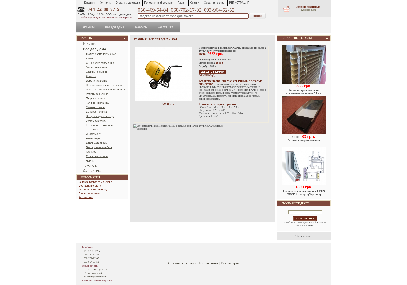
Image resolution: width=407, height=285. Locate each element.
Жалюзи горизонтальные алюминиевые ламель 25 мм (304, 91)
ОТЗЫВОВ (207, 75)
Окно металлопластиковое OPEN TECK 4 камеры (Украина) (304, 192)
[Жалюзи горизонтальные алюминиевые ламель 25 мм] (304, 82)
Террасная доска (96, 98)
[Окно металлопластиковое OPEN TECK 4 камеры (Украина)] (304, 183)
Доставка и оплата (90, 185)
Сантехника (165, 27)
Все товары (230, 263)
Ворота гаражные (96, 80)
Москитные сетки (96, 67)
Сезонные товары (97, 156)
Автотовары (93, 138)
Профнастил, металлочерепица (105, 89)
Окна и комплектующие (100, 63)
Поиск (257, 16)
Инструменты (94, 134)
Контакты (105, 2)
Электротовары (95, 107)
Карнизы (91, 151)
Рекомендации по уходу (93, 189)
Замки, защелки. (96, 120)
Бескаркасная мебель (99, 147)
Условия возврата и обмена (95, 182)
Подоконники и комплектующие (105, 85)
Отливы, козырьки (97, 71)
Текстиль (141, 27)
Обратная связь (214, 2)
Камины (91, 58)
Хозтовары (92, 129)
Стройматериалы (96, 142)
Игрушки (89, 27)
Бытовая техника (96, 111)
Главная (89, 2)
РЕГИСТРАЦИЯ (239, 2)
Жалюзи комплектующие (101, 54)
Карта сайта (86, 197)
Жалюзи (91, 76)
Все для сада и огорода (100, 116)
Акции (181, 2)
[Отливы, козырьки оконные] (304, 133)
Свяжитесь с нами (89, 193)
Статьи (194, 2)
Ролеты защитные (97, 94)
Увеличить (168, 103)
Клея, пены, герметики (99, 125)
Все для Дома (114, 27)
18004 (173, 39)
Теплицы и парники (97, 102)
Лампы (90, 160)
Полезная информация (158, 2)
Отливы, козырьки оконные (304, 140)
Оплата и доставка (128, 2)
